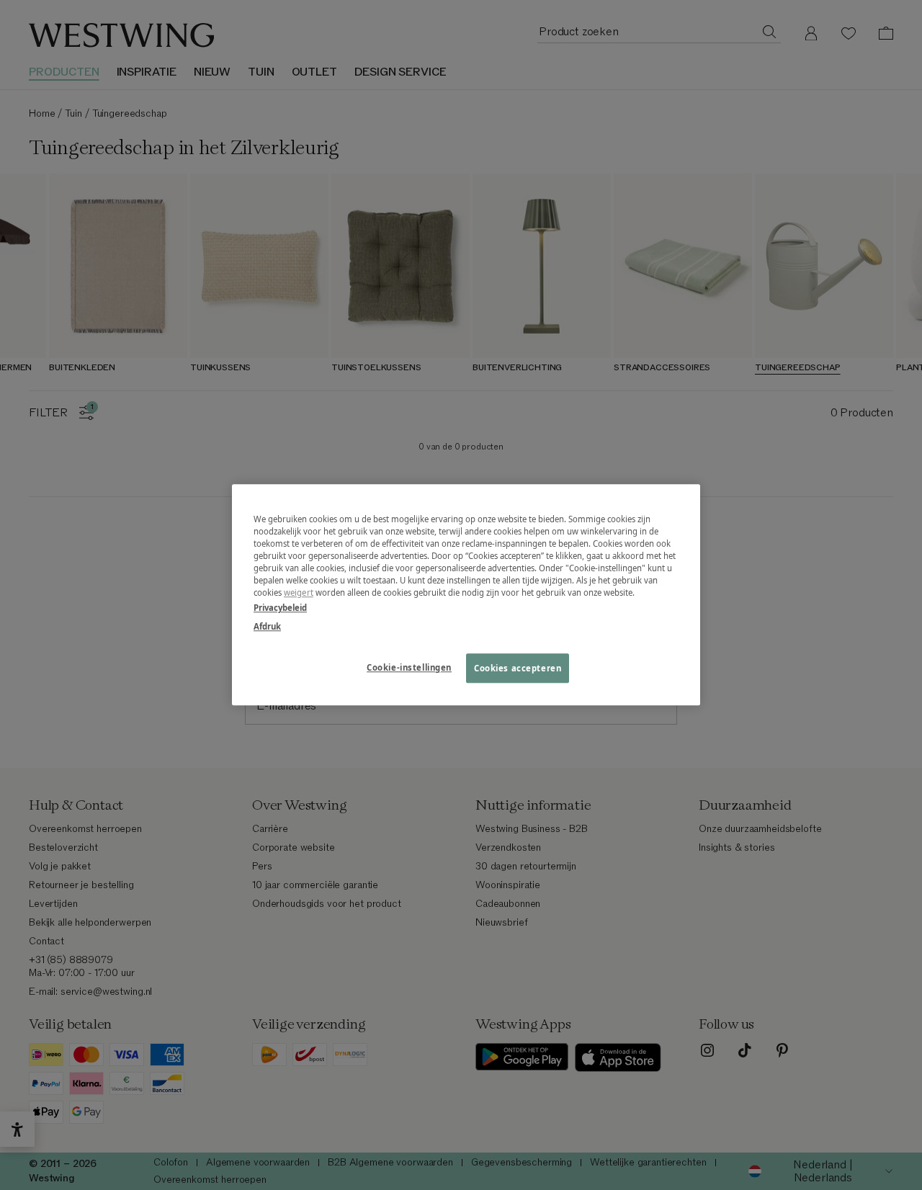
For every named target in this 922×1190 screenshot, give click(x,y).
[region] (466, 594)
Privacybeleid (280, 608)
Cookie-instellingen (409, 667)
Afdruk (267, 626)
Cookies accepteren (517, 668)
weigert (298, 593)
